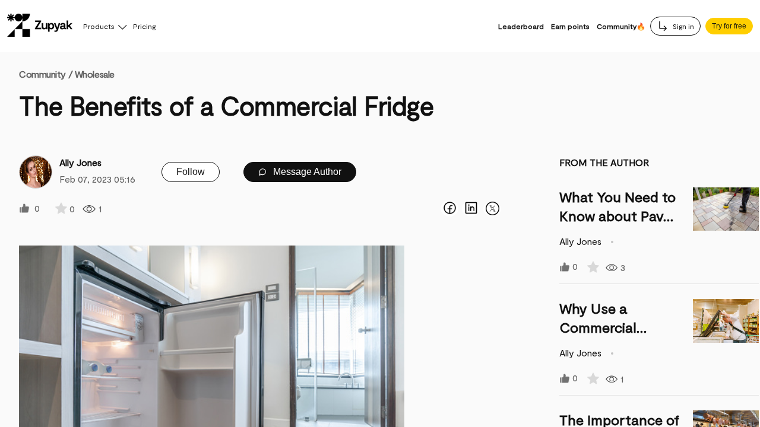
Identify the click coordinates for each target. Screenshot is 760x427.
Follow (190, 172)
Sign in (682, 26)
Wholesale (95, 73)
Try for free (729, 26)
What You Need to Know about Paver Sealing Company (617, 215)
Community (45, 73)
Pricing (144, 26)
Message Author (306, 172)
